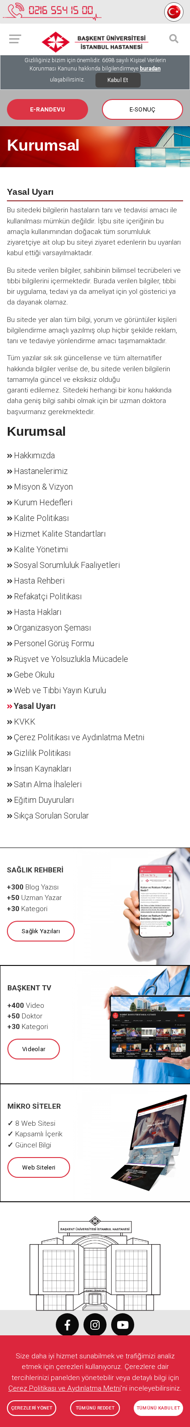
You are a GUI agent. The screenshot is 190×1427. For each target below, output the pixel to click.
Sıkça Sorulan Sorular (51, 815)
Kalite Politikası (41, 518)
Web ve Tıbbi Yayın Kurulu (60, 690)
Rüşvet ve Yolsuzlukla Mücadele (71, 659)
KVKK (25, 721)
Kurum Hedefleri (43, 502)
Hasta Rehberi (39, 580)
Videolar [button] (33, 1049)
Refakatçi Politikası (48, 596)
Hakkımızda (34, 455)
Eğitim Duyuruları (44, 800)
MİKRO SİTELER (34, 1106)
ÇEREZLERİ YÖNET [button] (32, 1407)
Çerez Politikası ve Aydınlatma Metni (79, 737)
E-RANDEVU (47, 109)
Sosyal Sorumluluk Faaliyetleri (67, 565)
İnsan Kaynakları (42, 768)
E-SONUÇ (143, 109)
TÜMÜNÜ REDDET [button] (95, 1407)
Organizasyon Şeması (52, 627)
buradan (150, 68)
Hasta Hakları (37, 612)
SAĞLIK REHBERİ (35, 870)
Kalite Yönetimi (41, 549)
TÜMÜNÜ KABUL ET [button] (158, 1407)
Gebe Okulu (34, 674)
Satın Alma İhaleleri (48, 784)
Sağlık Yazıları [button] (41, 931)
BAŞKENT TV (29, 988)
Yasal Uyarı (35, 706)
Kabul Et (118, 80)
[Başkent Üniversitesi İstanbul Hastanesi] (95, 1259)
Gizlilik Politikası (42, 753)
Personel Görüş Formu (54, 643)
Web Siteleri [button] (38, 1167)
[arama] (174, 39)
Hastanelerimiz (41, 471)
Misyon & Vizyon (43, 486)
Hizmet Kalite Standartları (60, 533)
